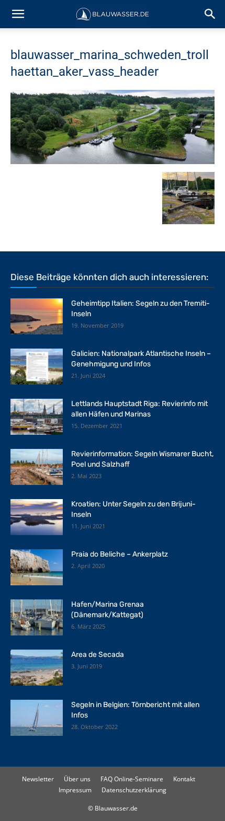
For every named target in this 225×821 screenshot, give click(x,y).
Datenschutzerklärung (134, 789)
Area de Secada (97, 654)
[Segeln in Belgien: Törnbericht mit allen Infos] (36, 718)
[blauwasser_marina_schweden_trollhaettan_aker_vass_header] (112, 161)
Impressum (75, 789)
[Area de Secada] (36, 668)
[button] (18, 14)
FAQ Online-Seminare (131, 778)
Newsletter (38, 778)
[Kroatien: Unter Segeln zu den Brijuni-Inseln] (36, 517)
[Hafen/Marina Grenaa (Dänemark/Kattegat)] (36, 617)
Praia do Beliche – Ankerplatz (119, 554)
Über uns (77, 778)
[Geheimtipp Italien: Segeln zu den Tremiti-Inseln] (36, 316)
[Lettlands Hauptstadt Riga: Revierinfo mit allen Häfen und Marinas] (36, 417)
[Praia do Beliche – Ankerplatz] (36, 567)
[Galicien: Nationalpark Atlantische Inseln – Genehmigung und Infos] (36, 367)
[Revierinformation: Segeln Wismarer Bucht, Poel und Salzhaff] (36, 467)
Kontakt (184, 778)
